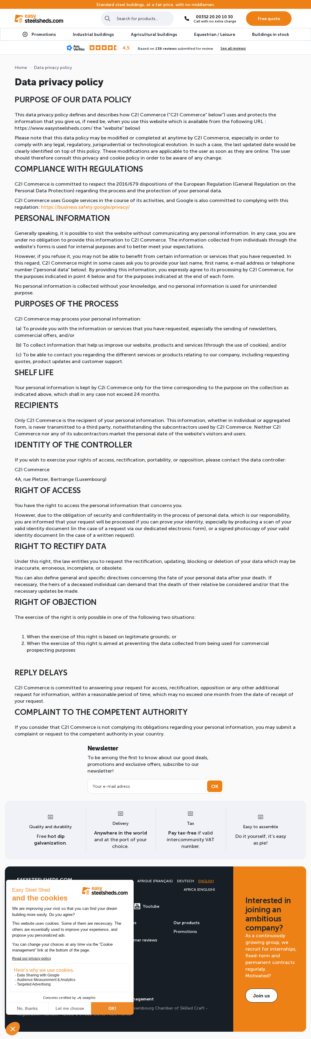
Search (107, 18)
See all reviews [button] (233, 48)
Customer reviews (139, 939)
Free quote (269, 18)
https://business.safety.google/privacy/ (85, 207)
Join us (261, 995)
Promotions (185, 931)
